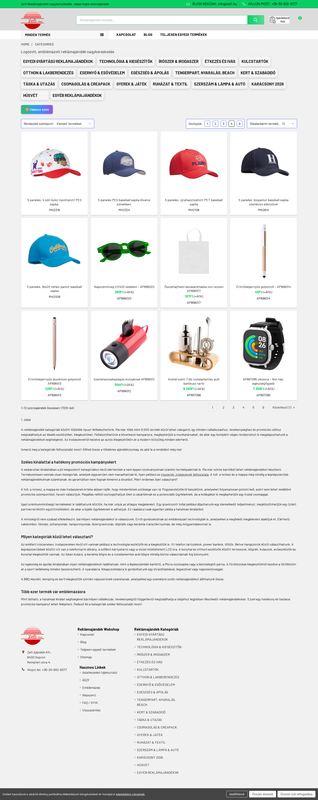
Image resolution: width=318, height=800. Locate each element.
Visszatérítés (91, 710)
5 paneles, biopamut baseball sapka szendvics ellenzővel (263, 202)
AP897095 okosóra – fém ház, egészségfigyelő (263, 381)
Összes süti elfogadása (296, 794)
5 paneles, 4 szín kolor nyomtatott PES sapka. (54, 202)
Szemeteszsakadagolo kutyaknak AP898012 (124, 379)
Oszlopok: (195, 124)
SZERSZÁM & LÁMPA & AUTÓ (158, 750)
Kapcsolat (126, 34)
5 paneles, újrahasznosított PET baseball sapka (193, 202)
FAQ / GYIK (90, 703)
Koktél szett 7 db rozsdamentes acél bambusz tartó (193, 381)
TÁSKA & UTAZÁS (149, 720)
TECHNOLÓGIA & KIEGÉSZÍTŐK (159, 647)
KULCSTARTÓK (148, 669)
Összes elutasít (262, 794)
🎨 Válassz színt (37, 109)
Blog (148, 34)
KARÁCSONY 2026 (150, 757)
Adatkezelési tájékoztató (99, 672)
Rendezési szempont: (39, 124)
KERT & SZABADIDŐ (151, 712)
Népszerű (89, 695)
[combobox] (170, 19)
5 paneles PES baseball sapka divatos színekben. (124, 202)
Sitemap (86, 657)
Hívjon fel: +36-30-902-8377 (47, 670)
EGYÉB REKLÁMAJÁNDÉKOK (158, 772)
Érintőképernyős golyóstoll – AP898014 (263, 287)
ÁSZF (86, 680)
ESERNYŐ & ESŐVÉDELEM (156, 685)
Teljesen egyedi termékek (183, 34)
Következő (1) (282, 407)
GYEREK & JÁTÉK (150, 735)
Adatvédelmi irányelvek (130, 794)
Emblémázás (91, 687)
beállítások (237, 794)
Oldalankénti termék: (264, 124)
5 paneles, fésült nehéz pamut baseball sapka (54, 289)
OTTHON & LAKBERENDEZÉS (158, 677)
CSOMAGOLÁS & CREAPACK (157, 727)
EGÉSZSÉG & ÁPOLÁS (152, 692)
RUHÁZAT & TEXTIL (151, 742)
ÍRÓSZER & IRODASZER (153, 654)
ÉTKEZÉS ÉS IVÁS (149, 662)
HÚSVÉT (143, 765)
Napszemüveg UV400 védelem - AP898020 (124, 287)
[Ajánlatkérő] (283, 20)
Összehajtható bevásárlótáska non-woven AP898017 (193, 289)
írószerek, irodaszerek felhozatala (185, 474)
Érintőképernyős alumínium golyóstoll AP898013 (54, 381)
